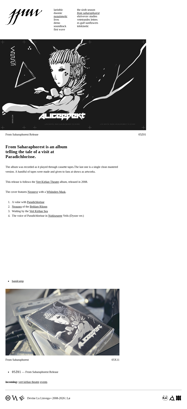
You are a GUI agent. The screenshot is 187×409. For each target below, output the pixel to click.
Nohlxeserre (55, 215)
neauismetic (60, 16)
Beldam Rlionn (38, 206)
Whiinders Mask (56, 191)
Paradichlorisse (35, 202)
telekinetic (83, 26)
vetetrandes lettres (87, 19)
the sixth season (86, 9)
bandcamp (18, 281)
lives (56, 19)
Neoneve (33, 191)
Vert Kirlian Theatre (47, 181)
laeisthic (58, 9)
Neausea (17, 206)
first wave (59, 29)
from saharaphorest (88, 13)
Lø (68, 398)
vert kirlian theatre (28, 382)
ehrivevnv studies (87, 16)
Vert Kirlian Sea (38, 211)
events (43, 382)
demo (57, 22)
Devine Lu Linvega (38, 398)
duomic (58, 13)
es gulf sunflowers (87, 22)
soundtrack (60, 26)
